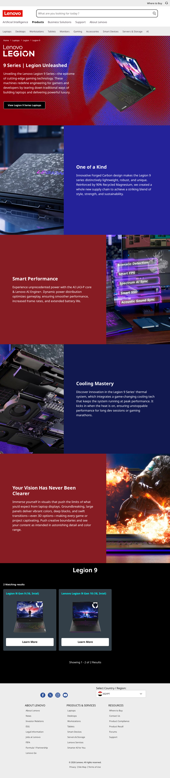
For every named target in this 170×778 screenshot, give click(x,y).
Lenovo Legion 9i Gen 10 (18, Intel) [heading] (83, 593)
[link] (166, 4)
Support (113, 737)
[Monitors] (71, 31)
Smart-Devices (74, 731)
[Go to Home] (13, 13)
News (28, 715)
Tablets (70, 726)
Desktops (72, 715)
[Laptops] (13, 31)
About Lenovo (33, 710)
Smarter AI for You (76, 747)
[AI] (150, 31)
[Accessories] (100, 31)
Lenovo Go (31, 752)
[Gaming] (84, 31)
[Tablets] (57, 31)
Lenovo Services (75, 742)
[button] (154, 13)
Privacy (72, 767)
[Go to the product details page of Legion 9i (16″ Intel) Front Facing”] (30, 616)
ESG (28, 726)
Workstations (74, 721)
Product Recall (116, 726)
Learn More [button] (29, 642)
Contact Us (114, 715)
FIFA (28, 742)
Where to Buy (116, 710)
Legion (26, 40)
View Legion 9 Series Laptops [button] (24, 105)
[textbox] (121, 693)
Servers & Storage (76, 737)
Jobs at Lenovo (33, 737)
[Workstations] (45, 31)
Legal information (34, 731)
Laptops (16, 40)
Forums (113, 731)
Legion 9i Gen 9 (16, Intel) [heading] (22, 593)
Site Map (82, 767)
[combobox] (94, 13)
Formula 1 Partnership (37, 747)
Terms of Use (94, 767)
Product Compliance (119, 721)
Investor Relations (35, 721)
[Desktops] (27, 31)
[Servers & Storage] (144, 31)
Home (6, 40)
